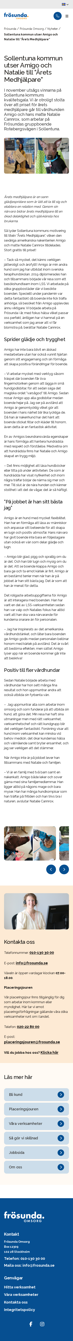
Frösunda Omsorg (32, 28)
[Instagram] (42, 1324)
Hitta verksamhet (19, 1287)
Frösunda (10, 28)
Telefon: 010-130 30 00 (24, 1258)
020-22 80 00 (28, 1027)
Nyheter (53, 28)
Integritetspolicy (19, 1310)
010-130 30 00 (41, 952)
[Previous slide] (51, 869)
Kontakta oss (16, 1302)
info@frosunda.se (32, 963)
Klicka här (49, 1052)
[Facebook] (31, 1324)
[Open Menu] (67, 15)
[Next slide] (64, 869)
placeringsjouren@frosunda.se (32, 1042)
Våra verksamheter (21, 1294)
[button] (65, 4)
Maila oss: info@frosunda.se (29, 1265)
